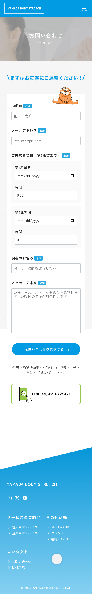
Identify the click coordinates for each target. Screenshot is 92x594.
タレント (57, 533)
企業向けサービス (25, 533)
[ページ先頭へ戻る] (57, 559)
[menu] (84, 8)
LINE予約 (18, 567)
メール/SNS (60, 527)
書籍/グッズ (60, 539)
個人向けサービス (25, 527)
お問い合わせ (21, 561)
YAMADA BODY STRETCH (51, 587)
